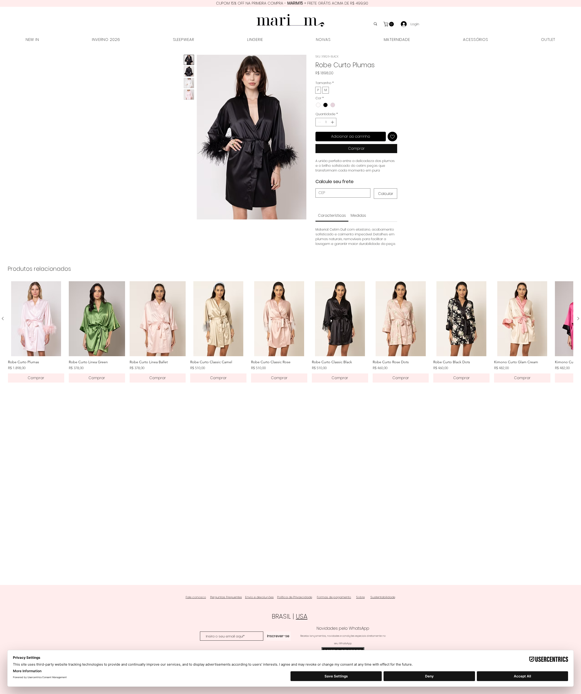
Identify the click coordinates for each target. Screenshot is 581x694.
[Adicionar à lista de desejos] (392, 137)
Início (188, 47)
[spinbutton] (326, 123)
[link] (332, 194)
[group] (290, 310)
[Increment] (333, 123)
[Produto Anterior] (2, 297)
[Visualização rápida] (36, 297)
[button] (389, 24)
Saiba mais (324, 176)
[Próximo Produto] (578, 297)
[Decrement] (319, 123)
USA (302, 616)
